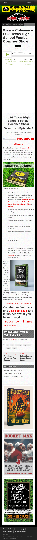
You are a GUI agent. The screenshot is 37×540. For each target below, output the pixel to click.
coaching (18, 345)
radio (14, 348)
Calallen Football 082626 (12, 370)
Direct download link (9, 325)
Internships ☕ (20, 529)
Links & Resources (20, 531)
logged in (13, 339)
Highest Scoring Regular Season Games (26, 358)
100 (7, 345)
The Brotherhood (8, 529)
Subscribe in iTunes (18, 321)
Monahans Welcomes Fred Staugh (10, 358)
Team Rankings (7, 531)
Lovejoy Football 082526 (12, 373)
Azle (12, 345)
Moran (8, 348)
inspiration (26, 345)
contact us (11, 255)
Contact (5, 534)
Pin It (16, 49)
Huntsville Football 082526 (13, 377)
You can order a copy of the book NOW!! (18, 303)
